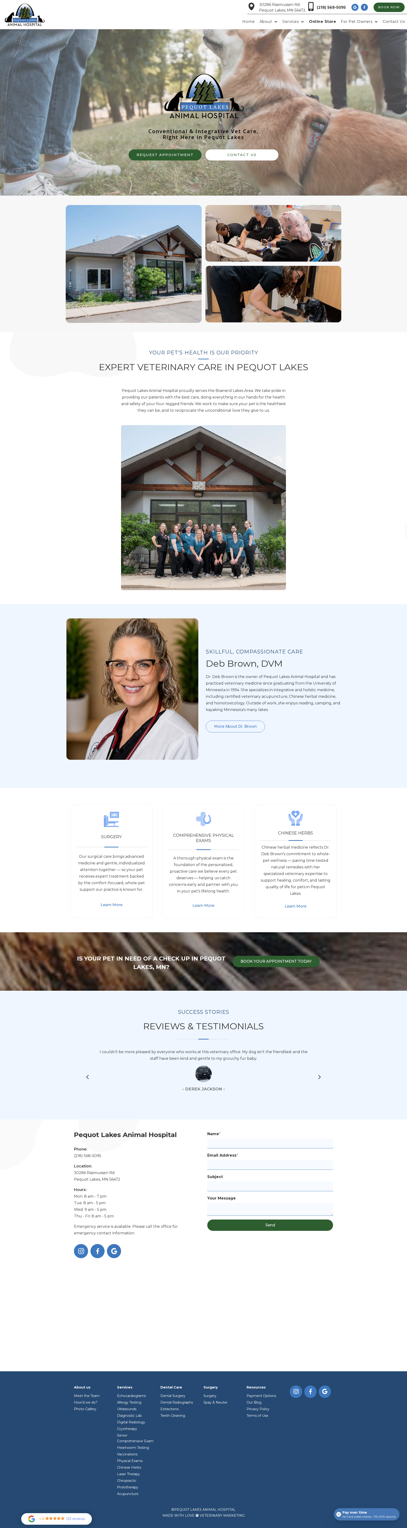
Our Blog (254, 1402)
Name (214, 1134)
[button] (268, 21)
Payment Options (261, 1396)
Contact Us (394, 21)
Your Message (221, 1198)
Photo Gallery (85, 1409)
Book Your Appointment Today (276, 961)
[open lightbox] (134, 264)
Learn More (111, 905)
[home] (24, 14)
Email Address (222, 1155)
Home (248, 21)
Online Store (322, 21)
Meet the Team (87, 1396)
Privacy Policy (258, 1409)
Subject (215, 1177)
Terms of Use (257, 1415)
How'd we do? (86, 1402)
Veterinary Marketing (222, 1515)
